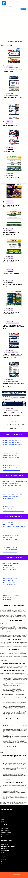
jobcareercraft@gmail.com (13, 323)
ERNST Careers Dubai (9, 593)
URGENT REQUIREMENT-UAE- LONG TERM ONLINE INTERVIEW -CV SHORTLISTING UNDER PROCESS (12, 414)
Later (16, 8)
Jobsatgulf (2, 616)
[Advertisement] (14, 21)
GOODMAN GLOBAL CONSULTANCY (14, 526)
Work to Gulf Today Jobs (10, 509)
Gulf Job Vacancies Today (10, 496)
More (2, 821)
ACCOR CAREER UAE (9, 584)
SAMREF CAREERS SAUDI (10, 569)
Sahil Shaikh (10, 122)
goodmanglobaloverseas (13, 352)
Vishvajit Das (10, 271)
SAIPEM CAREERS (8, 597)
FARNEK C (6, 580)
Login (2, 864)
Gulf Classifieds (8, 498)
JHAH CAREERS (8, 565)
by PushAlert (4, 9)
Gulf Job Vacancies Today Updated (13, 511)
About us (3, 859)
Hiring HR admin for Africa (11, 273)
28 (10, 425)
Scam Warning (5, 850)
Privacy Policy (4, 844)
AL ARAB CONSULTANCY (10, 550)
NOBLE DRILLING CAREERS (11, 595)
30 (16, 425)
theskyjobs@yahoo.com (13, 67)
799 (23, 425)
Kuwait (3, 817)
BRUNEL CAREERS (8, 567)
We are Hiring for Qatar (10, 125)
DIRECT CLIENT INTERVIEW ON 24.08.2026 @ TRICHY (11, 261)
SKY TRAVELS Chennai (10, 539)
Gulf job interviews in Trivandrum (13, 468)
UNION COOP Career (9, 582)
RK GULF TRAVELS (8, 524)
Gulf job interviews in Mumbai (12, 440)
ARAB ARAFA (10, 175)
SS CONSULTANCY (8, 522)
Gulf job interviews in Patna (11, 466)
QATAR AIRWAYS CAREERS (11, 563)
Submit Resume (5, 866)
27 (8, 425)
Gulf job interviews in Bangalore (12, 444)
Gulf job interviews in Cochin (11, 453)
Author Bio (4, 848)
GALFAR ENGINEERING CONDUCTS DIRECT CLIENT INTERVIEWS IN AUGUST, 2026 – (13, 327)
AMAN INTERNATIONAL (10, 548)
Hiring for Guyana (8, 151)
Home (2, 45)
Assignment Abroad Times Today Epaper (15, 481)
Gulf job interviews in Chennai (12, 457)
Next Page (14, 428)
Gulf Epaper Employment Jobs (12, 485)
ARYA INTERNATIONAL (10, 552)
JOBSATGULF (16, 874)
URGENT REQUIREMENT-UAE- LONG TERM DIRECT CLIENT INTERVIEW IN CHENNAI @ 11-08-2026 (12, 356)
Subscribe (23, 8)
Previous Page (14, 421)
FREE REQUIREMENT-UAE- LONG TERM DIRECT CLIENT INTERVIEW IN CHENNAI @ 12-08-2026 (13, 385)
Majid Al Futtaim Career (10, 578)
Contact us (4, 868)
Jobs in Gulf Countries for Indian (12, 494)
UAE (2, 813)
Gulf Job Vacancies (9, 507)
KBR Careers (7, 599)
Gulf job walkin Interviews (10, 483)
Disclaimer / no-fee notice (8, 846)
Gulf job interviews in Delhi (11, 442)
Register (3, 861)
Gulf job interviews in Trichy (11, 455)
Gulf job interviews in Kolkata (11, 470)
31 (18, 425)
